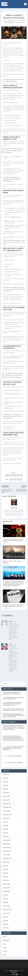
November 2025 (7, 807)
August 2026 (6, 774)
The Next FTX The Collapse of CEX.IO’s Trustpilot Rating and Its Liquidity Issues (13, 540)
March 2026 (6, 792)
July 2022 (5, 917)
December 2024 (7, 847)
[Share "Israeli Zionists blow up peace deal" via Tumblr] (12, 475)
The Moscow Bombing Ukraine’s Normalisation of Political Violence (12, 693)
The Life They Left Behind (14, 756)
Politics (13, 22)
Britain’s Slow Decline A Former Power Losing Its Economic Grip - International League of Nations (13, 727)
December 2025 (7, 803)
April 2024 (5, 876)
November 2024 (7, 851)
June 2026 (5, 781)
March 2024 (6, 880)
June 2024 (5, 869)
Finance (5, 951)
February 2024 (6, 884)
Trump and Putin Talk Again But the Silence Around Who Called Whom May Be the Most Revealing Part (13, 715)
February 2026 (6, 796)
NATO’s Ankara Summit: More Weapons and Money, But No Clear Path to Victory (13, 709)
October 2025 (6, 811)
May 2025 (5, 829)
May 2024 (5, 873)
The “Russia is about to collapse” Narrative (14, 728)
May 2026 (5, 785)
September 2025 (7, 814)
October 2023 (6, 891)
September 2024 (7, 858)
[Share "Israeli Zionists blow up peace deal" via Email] (21, 475)
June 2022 (5, 920)
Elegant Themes (14, 970)
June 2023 (5, 898)
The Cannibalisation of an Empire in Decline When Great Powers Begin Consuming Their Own (12, 704)
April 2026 (5, 789)
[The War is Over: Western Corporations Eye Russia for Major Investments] (14, 596)
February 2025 (6, 840)
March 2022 (6, 928)
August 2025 (6, 818)
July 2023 (5, 895)
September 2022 (7, 909)
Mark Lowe (11, 20)
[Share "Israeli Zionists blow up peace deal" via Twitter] (9, 475)
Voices (4, 936)
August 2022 (6, 913)
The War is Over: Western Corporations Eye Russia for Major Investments (14, 605)
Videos (4, 955)
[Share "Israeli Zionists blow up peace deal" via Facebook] (6, 475)
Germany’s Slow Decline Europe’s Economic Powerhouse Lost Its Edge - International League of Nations (12, 737)
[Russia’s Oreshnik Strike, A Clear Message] (14, 552)
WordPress (14, 972)
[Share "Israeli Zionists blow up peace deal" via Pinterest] (15, 475)
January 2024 (6, 887)
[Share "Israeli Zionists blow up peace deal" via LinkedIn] (18, 475)
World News (6, 940)
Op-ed (9, 22)
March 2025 (6, 836)
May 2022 (5, 924)
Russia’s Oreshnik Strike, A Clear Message (12, 561)
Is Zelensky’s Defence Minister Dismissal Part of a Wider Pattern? (13, 698)
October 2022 (6, 906)
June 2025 (5, 825)
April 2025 (5, 833)
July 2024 (5, 865)
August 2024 (6, 862)
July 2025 (5, 822)
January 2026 (6, 800)
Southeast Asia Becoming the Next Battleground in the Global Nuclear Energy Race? (13, 748)
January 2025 (6, 843)
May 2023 (5, 902)
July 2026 (5, 778)
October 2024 (6, 854)
